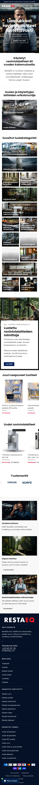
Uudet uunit (6, 743)
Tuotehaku (5, 678)
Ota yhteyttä (7, 608)
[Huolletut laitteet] (19, 510)
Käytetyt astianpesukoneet (11, 705)
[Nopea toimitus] (19, 546)
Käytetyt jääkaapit (8, 720)
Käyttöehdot (25, 773)
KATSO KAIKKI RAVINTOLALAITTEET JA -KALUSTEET (19, 41)
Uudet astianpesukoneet (10, 750)
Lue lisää (9, 364)
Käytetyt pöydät (7, 698)
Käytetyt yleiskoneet (9, 701)
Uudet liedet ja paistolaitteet (12, 747)
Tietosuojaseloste (27, 776)
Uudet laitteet (6, 675)
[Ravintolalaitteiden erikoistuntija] (19, 584)
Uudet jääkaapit (7, 754)
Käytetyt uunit (6, 694)
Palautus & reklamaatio (13, 776)
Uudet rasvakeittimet (9, 758)
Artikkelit (5, 682)
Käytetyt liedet (7, 713)
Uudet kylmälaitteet (8, 732)
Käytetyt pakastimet (8, 709)
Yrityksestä (5, 663)
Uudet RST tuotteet (8, 739)
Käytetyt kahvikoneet (9, 716)
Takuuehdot (19, 779)
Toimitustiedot (8, 570)
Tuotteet (4, 667)
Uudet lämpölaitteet (9, 735)
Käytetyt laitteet (7, 671)
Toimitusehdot (14, 773)
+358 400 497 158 (9, 648)
